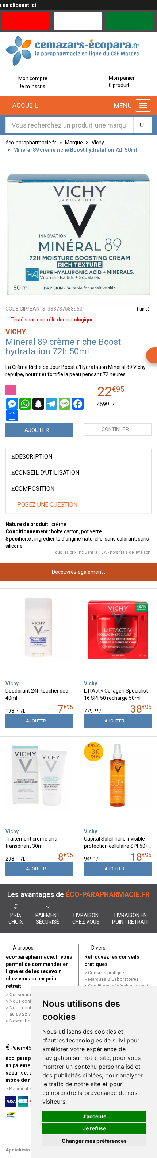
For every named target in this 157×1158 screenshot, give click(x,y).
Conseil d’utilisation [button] (47, 472)
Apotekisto (17, 1150)
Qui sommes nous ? (30, 994)
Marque (74, 142)
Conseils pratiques (107, 972)
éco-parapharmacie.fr (30, 142)
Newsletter (20, 1021)
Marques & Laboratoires (113, 979)
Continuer (115, 429)
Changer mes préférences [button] (94, 1141)
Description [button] (33, 456)
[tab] (78, 457)
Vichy (98, 142)
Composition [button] (34, 488)
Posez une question (46, 504)
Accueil (24, 105)
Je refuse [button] (94, 1128)
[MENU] (143, 105)
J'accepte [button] (94, 1116)
